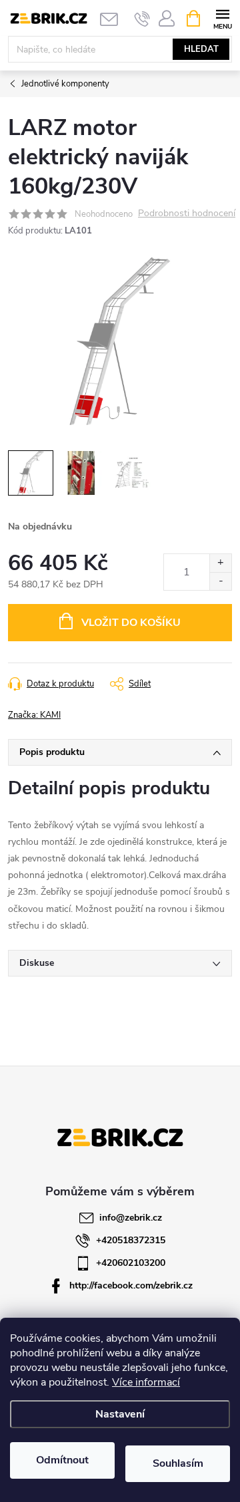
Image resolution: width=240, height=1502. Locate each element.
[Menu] (222, 17)
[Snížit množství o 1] (220, 581)
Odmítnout (62, 1460)
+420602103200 (130, 1263)
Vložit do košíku (131, 622)
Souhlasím (178, 1463)
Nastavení (120, 1414)
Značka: (34, 715)
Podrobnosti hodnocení (186, 214)
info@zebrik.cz (130, 1217)
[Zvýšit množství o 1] (220, 563)
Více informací (146, 1382)
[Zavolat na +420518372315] (142, 18)
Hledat (201, 49)
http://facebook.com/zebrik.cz (131, 1285)
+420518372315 (130, 1240)
